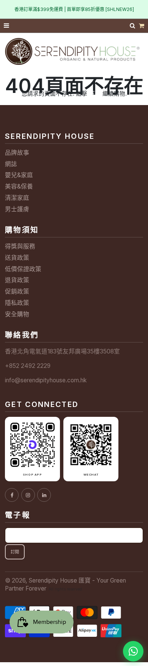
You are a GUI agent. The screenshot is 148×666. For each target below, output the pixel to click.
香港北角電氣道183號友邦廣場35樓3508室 (62, 351)
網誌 (11, 164)
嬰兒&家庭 (19, 175)
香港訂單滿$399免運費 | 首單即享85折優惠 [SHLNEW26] (74, 9)
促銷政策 (17, 291)
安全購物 (17, 314)
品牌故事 (17, 152)
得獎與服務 (20, 246)
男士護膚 (17, 209)
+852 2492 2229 (27, 365)
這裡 (95, 93)
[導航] (7, 26)
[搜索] (133, 25)
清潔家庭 (17, 197)
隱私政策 (17, 302)
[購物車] (141, 26)
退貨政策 (17, 280)
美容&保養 (19, 186)
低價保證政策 (23, 269)
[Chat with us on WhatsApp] (133, 651)
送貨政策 (17, 257)
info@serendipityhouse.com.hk (46, 380)
